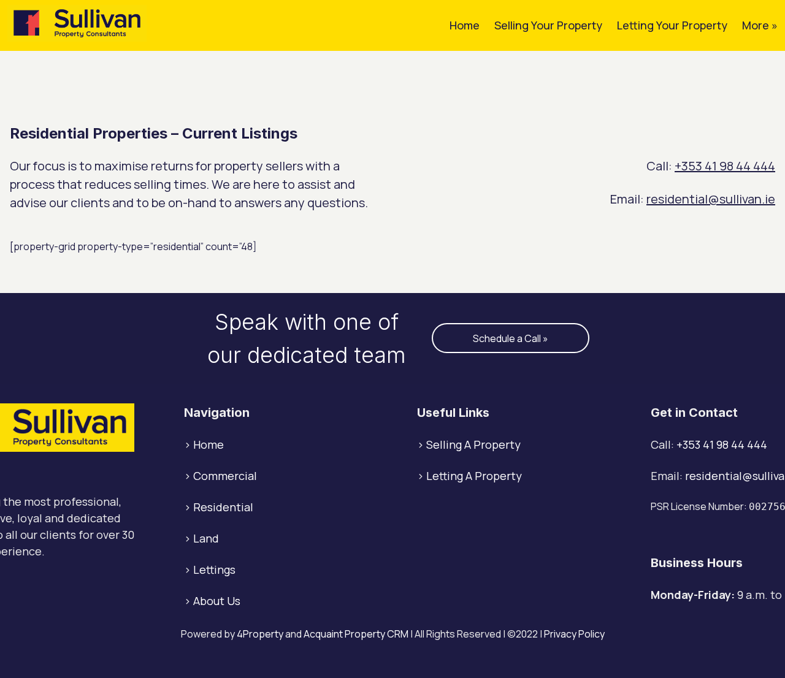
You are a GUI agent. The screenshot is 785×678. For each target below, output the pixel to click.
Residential (223, 507)
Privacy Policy (574, 634)
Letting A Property (474, 475)
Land (206, 538)
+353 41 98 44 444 (725, 166)
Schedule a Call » (510, 338)
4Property (260, 634)
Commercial (225, 475)
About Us (216, 600)
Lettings (214, 569)
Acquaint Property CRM (356, 634)
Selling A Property (473, 444)
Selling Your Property (548, 25)
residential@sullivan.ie (710, 199)
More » (760, 25)
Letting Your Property (672, 25)
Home (465, 25)
